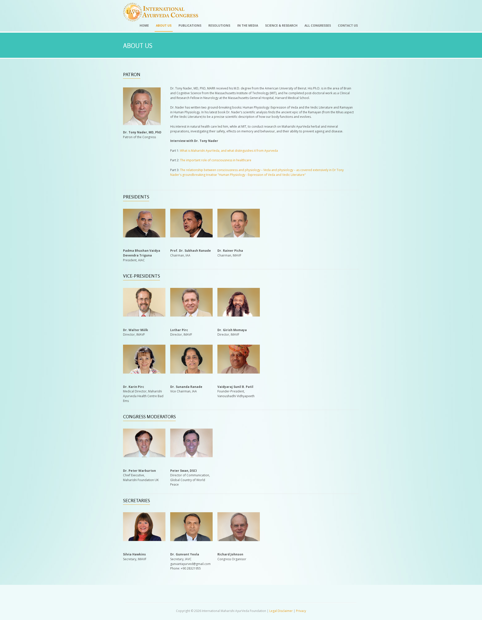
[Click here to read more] (144, 236)
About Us (163, 25)
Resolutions (219, 25)
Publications (189, 25)
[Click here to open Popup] (191, 456)
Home (144, 25)
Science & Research (281, 25)
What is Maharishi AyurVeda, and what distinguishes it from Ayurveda (229, 150)
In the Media (247, 25)
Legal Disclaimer (281, 611)
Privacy (301, 611)
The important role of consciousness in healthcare (215, 160)
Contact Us (348, 25)
